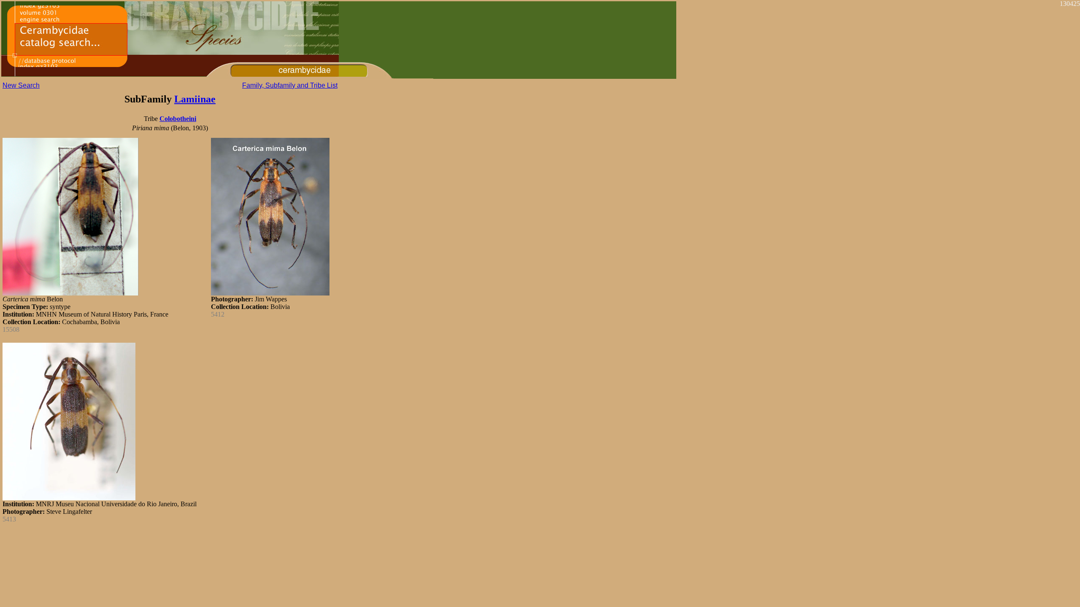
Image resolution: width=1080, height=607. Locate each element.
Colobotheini (177, 118)
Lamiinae (195, 99)
